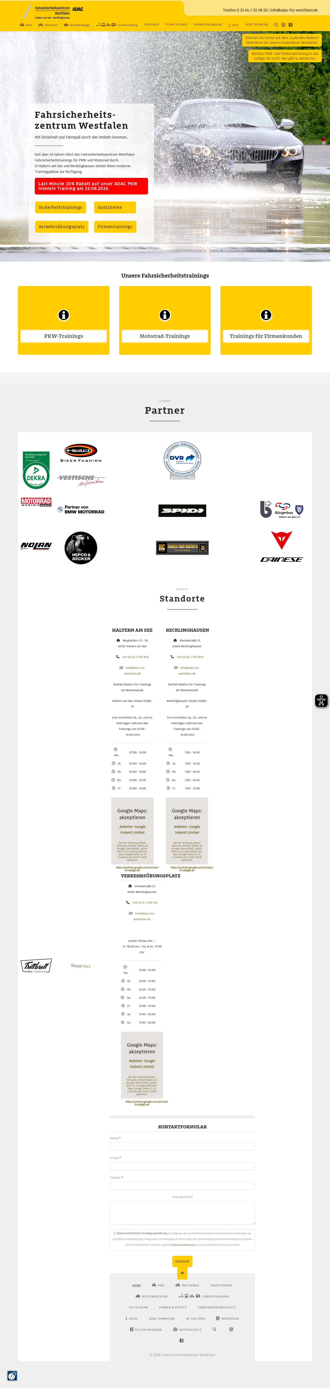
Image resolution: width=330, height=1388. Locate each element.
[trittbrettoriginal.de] (36, 971)
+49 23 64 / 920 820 (135, 657)
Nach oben (182, 1273)
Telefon (117, 1177)
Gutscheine (115, 207)
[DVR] (182, 478)
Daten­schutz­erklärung (183, 1244)
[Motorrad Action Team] (36, 506)
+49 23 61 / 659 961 (145, 903)
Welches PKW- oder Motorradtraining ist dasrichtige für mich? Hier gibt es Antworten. (285, 56)
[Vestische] (81, 486)
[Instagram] (284, 25)
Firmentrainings (115, 226)
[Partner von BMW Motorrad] (81, 512)
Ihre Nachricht (182, 1197)
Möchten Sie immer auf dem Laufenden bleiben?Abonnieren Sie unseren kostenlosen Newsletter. (282, 40)
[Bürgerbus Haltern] (281, 516)
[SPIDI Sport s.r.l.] (182, 515)
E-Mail (117, 1158)
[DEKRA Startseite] (36, 488)
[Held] (81, 460)
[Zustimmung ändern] (12, 1375)
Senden (182, 1261)
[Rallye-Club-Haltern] (182, 553)
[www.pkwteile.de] (81, 966)
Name (117, 1138)
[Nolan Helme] (36, 549)
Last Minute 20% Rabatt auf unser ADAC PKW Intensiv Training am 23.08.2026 (87, 186)
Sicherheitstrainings (60, 207)
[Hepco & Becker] (81, 563)
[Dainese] (281, 561)
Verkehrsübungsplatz (62, 226)
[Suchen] (277, 25)
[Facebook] (291, 25)
